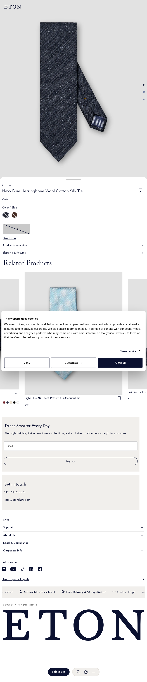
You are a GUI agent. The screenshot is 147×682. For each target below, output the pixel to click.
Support (8, 527)
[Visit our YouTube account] (13, 569)
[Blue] (6, 215)
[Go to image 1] (143, 85)
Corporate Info (12, 550)
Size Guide (9, 238)
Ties (9, 185)
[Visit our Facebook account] (40, 569)
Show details (128, 351)
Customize (71, 362)
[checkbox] (140, 191)
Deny (26, 362)
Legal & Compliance (16, 543)
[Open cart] (85, 672)
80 (16, 229)
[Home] (73, 625)
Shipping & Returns (14, 252)
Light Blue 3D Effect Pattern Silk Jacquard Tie (52, 398)
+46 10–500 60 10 (14, 491)
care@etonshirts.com (17, 499)
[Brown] (14, 215)
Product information (15, 245)
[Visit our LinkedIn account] (31, 569)
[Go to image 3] (143, 99)
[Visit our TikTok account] (22, 569)
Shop (6, 519)
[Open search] (78, 672)
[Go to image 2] (144, 92)
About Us (9, 535)
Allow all (120, 362)
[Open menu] (93, 672)
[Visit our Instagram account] (4, 569)
